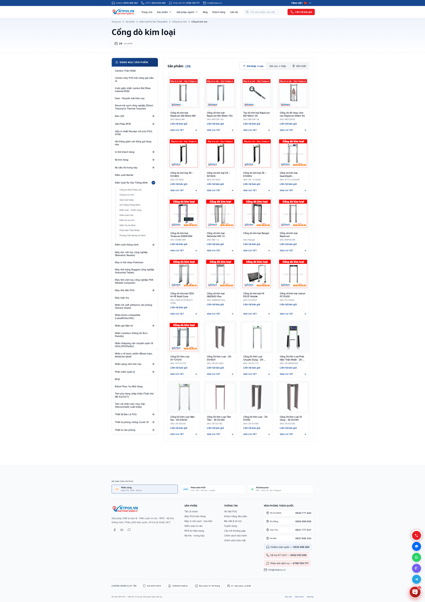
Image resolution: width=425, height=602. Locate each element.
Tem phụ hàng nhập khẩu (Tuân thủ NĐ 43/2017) (134, 395)
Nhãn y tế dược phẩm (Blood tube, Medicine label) (134, 355)
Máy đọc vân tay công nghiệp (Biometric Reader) (131, 254)
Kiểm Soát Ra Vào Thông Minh (153, 21)
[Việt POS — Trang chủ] (123, 12)
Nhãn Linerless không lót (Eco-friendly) (131, 334)
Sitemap (310, 597)
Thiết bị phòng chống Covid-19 (132, 422)
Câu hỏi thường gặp (235, 530)
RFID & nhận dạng (194, 530)
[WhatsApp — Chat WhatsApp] (416, 557)
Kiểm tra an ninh (127, 220)
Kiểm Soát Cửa (126, 215)
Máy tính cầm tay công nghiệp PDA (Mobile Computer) (134, 281)
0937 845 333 (303, 538)
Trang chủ (146, 12)
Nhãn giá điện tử (124, 325)
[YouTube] (122, 530)
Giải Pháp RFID (123, 123)
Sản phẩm (130, 21)
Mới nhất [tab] (301, 66)
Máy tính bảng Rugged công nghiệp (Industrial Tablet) (134, 271)
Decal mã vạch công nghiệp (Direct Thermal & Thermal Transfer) (134, 107)
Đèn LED (119, 116)
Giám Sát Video (127, 200)
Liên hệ (234, 12)
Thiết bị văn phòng (125, 429)
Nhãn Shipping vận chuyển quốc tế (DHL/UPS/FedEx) (134, 345)
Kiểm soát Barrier (124, 175)
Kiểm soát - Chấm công (130, 210)
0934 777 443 (303, 512)
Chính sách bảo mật (235, 540)
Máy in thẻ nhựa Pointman (129, 262)
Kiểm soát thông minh (126, 244)
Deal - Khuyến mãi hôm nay (130, 98)
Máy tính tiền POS (124, 290)
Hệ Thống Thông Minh (130, 205)
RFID (117, 379)
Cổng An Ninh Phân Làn (131, 189)
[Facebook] (115, 530)
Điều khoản (299, 597)
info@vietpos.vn (277, 569)
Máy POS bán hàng (195, 516)
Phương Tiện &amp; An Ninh (132, 235)
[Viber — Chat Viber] (416, 568)
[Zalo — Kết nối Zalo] (416, 546)
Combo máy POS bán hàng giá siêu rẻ (134, 79)
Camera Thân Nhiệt (125, 70)
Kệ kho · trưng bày (194, 535)
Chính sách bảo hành (235, 535)
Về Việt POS (230, 511)
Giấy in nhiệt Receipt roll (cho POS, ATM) (134, 133)
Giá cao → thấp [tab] (277, 66)
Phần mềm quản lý (125, 371)
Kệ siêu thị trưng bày (126, 167)
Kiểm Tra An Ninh (127, 225)
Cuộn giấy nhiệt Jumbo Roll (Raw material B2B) (133, 90)
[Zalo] (129, 530)
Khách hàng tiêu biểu (235, 516)
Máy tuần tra (122, 297)
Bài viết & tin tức (233, 521)
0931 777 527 (303, 529)
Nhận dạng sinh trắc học (128, 364)
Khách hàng (218, 12)
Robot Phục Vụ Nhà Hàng (129, 386)
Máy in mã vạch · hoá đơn (198, 521)
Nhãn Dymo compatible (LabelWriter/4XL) (127, 316)
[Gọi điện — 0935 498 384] (416, 535)
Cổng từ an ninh (179, 21)
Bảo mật (288, 597)
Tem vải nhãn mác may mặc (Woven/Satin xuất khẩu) (130, 405)
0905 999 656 (303, 521)
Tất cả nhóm (191, 511)
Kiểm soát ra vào (193, 525)
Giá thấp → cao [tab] (255, 66)
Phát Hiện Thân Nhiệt (129, 230)
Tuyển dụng (230, 525)
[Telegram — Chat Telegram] (416, 579)
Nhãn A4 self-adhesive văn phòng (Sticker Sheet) (133, 306)
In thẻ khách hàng (124, 151)
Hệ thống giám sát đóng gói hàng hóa (133, 143)
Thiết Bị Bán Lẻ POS (126, 414)
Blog (205, 12)
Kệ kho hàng (121, 159)
